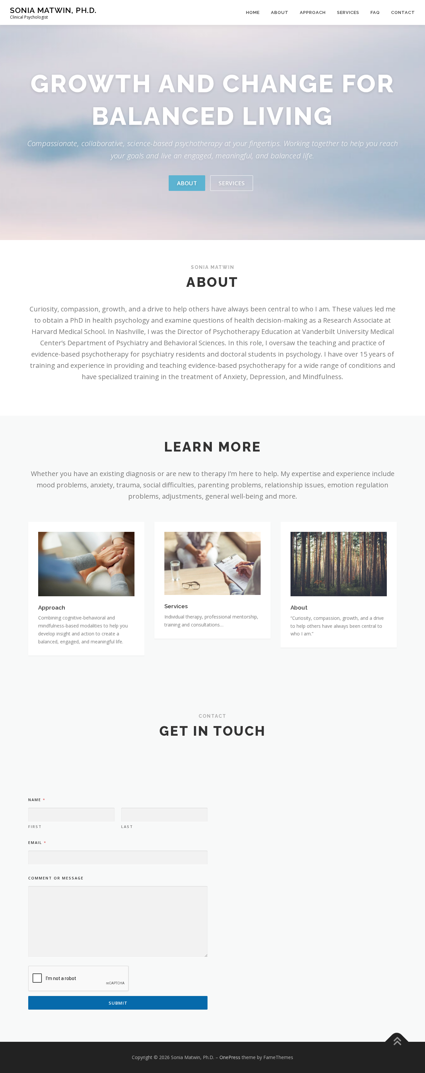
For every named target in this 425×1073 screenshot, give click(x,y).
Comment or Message (56, 877)
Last (127, 826)
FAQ (375, 12)
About (280, 12)
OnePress (229, 1057)
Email (37, 842)
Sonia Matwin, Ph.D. (53, 10)
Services (348, 12)
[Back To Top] (397, 1042)
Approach (313, 12)
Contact (403, 12)
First (35, 826)
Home (253, 12)
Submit (118, 1003)
